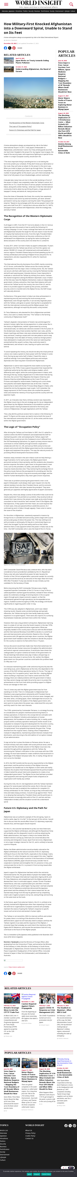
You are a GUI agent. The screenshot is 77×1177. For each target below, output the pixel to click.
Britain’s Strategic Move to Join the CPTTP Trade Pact (11, 1010)
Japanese (12, 11)
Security (31, 11)
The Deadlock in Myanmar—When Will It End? (64, 1010)
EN (72, 1168)
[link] (5, 48)
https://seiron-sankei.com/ (17, 967)
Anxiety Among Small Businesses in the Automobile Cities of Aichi (65, 148)
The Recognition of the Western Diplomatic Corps (26, 123)
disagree (36, 1174)
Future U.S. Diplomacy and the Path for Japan (25, 130)
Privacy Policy (30, 1133)
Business (37, 11)
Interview (5, 11)
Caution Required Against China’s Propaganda (29, 1006)
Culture (72, 11)
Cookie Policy (30, 1136)
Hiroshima (18, 11)
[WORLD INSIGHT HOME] (38, 4)
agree (29, 1174)
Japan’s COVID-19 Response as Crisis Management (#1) (47, 1010)
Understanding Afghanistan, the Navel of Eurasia (33, 70)
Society (52, 11)
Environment (59, 11)
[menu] (6, 4)
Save (15, 47)
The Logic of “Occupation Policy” (20, 126)
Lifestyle (67, 11)
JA (65, 1168)
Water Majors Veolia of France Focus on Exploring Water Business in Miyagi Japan (65, 103)
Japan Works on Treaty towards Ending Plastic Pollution (32, 61)
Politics (25, 11)
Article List (4, 1130)
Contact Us (29, 1138)
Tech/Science (45, 11)
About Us (28, 1130)
